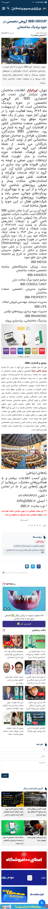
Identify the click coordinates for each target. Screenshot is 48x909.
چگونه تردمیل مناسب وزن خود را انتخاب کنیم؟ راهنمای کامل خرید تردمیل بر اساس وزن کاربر (13, 813)
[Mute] (9, 608)
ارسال (5, 775)
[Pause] (5, 608)
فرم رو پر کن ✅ (24, 624)
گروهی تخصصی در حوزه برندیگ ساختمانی (29, 546)
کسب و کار (24, 520)
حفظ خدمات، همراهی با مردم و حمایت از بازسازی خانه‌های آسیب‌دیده (13, 840)
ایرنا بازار (26, 8)
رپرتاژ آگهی (40, 541)
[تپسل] (3, 584)
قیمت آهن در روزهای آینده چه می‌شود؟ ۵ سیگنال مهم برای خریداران (36, 812)
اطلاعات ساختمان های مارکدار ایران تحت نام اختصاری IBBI (25, 551)
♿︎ (42, 902)
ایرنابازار (32, 90)
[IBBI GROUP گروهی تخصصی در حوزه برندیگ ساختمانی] (24, 51)
